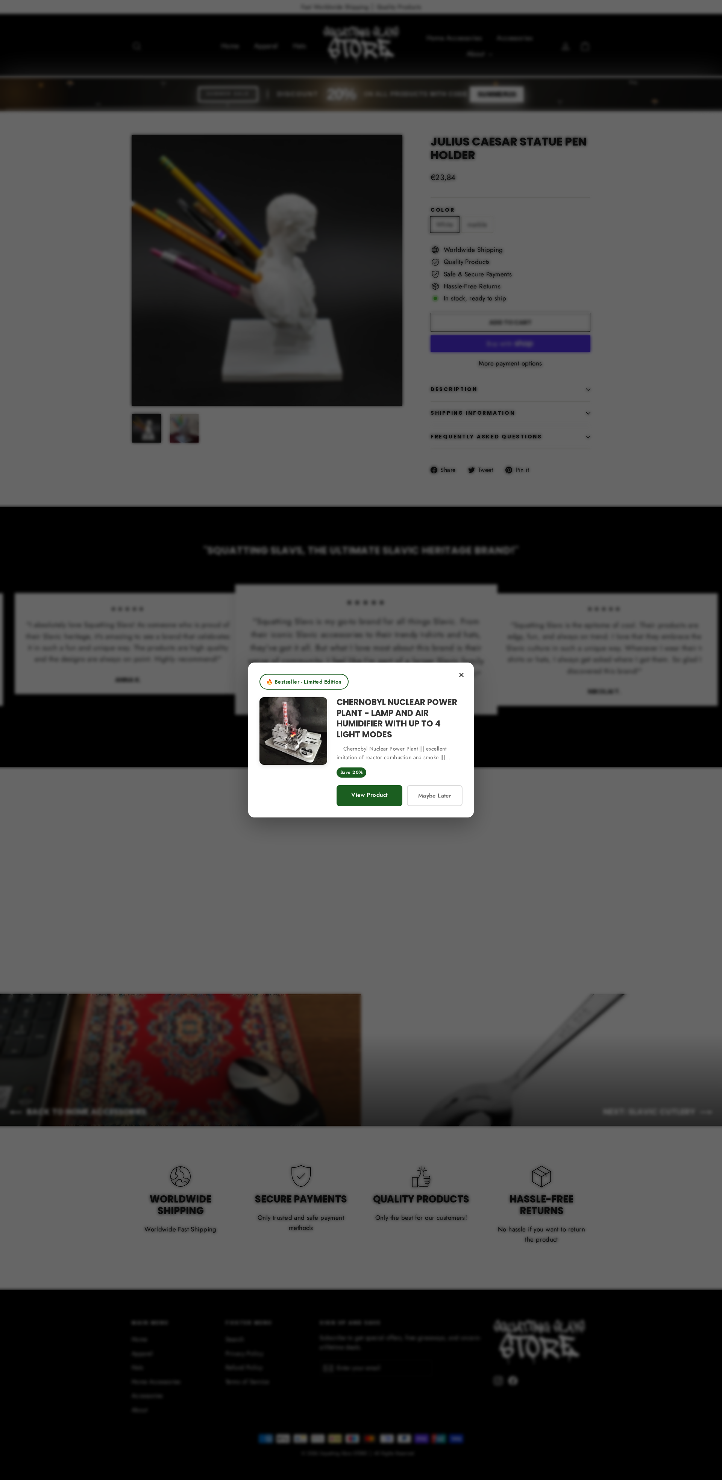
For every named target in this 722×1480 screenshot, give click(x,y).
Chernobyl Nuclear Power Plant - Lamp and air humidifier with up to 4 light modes (397, 718)
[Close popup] (461, 675)
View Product (369, 795)
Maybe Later (434, 796)
